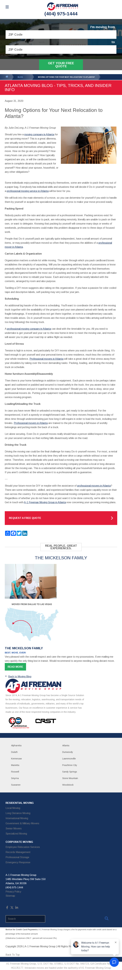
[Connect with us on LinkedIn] (16, 908)
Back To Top (13, 954)
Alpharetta (16, 745)
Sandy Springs (69, 771)
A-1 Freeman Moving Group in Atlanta (45, 502)
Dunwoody (67, 752)
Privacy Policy (13, 891)
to (113, 42)
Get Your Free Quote (61, 64)
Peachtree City (69, 765)
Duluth (14, 752)
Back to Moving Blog (19, 676)
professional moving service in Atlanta (28, 191)
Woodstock (68, 785)
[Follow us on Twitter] (12, 908)
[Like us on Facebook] (7, 908)
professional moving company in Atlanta (29, 328)
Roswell (15, 771)
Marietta (15, 765)
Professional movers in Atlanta (46, 358)
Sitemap (10, 895)
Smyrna (15, 778)
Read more (15, 666)
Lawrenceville (69, 758)
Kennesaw (16, 758)
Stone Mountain (70, 778)
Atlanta (65, 745)
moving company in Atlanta (39, 134)
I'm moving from (102, 27)
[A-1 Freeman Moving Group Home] (62, 6)
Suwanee (15, 785)
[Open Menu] (7, 7)
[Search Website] (106, 919)
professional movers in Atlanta (94, 485)
